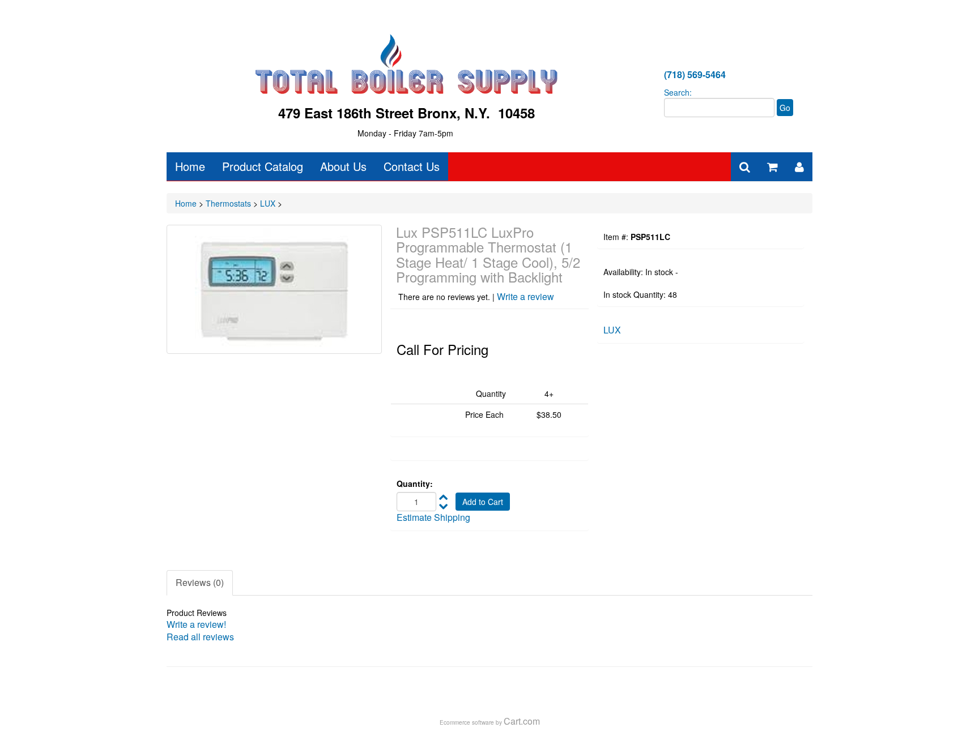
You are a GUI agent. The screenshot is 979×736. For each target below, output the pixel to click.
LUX (267, 203)
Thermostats (228, 203)
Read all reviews (200, 636)
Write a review (525, 296)
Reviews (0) (200, 582)
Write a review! (196, 624)
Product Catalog (262, 166)
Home (190, 166)
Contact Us (412, 166)
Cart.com (522, 721)
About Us (343, 166)
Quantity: (415, 483)
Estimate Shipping (433, 517)
